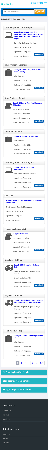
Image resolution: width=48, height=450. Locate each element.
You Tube (6, 443)
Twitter (5, 439)
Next (41, 363)
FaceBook (6, 434)
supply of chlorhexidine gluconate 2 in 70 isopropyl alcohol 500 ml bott (28, 301)
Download (39, 55)
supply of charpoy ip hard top (26, 136)
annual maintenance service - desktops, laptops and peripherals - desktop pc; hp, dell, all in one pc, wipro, (28, 35)
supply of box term (20, 234)
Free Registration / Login (17, 372)
